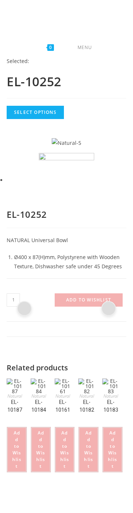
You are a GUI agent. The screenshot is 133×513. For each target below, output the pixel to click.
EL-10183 (110, 406)
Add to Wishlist (88, 300)
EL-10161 (62, 406)
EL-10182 (86, 406)
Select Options (35, 112)
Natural (14, 396)
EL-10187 (14, 406)
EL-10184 (38, 406)
